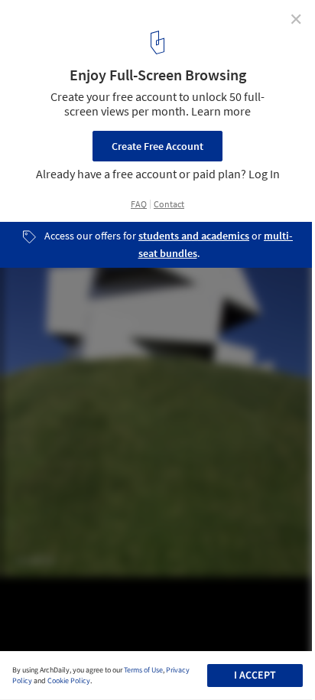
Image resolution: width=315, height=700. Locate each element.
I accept (255, 675)
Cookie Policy (68, 681)
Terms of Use (143, 670)
